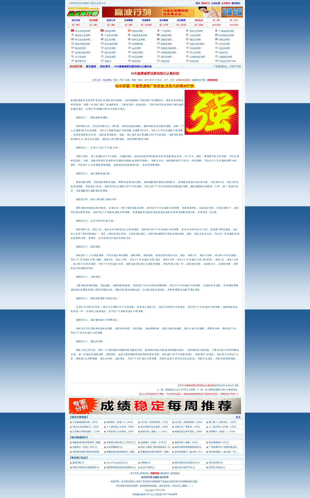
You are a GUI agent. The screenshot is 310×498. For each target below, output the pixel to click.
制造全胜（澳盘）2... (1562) (154, 431)
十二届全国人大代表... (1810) (222, 427)
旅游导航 (76, 462)
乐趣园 (156, 477)
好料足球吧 (110, 31)
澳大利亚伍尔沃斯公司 (185, 462)
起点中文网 (146, 467)
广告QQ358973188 (227, 61)
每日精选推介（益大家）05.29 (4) (190, 451)
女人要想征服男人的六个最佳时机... (222, 389)
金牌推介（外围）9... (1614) (120, 422)
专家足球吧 (137, 52)
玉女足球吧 (195, 35)
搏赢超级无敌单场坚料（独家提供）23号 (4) (161, 451)
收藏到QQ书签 (199, 80)
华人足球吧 (195, 52)
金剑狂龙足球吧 (82, 52)
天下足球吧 (80, 57)
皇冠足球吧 (195, 48)
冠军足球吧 (166, 57)
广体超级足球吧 (226, 31)
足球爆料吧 (137, 44)
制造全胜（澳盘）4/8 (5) (186, 442)
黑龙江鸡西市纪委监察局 (84, 467)
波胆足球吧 (166, 35)
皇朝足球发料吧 (168, 48)
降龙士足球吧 (196, 31)
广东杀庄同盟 (111, 35)
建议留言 (165, 473)
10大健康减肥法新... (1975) (85, 422)
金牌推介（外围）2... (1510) (222, 431)
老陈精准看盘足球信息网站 (119, 467)
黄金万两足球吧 (82, 44)
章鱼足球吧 (224, 39)
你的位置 (135, 61)
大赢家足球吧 (225, 57)
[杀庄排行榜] (83, 12)
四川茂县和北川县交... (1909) (154, 427)
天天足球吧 (224, 44)
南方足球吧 (109, 48)
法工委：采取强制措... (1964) (188, 422)
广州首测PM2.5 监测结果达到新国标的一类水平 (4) (233, 447)
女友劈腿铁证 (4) (115, 447)
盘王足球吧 (110, 39)
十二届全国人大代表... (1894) (120, 427)
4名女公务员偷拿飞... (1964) (85, 427)
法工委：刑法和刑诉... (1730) (154, 422)
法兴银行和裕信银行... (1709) (86, 431)
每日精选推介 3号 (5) (219, 442)
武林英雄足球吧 (168, 52)
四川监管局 (214, 462)
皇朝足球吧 (137, 31)
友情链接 (175, 473)
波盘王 (107, 61)
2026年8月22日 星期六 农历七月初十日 (87, 3)
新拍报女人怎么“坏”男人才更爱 (180, 389)
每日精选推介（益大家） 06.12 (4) (225, 451)
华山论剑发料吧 (82, 39)
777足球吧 (165, 31)
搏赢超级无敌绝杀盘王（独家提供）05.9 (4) (127, 451)
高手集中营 (80, 61)
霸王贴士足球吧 (82, 35)
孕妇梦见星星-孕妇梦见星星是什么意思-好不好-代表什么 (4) (100, 451)
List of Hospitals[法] (116, 462)
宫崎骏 (144, 462)
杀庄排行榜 (146, 477)
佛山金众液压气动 (183, 467)
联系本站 (144, 473)
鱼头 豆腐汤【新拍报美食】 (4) (155, 447)
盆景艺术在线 (215, 467)
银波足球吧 (80, 48)
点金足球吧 (224, 48)
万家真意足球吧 (139, 35)
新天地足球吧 (111, 44)
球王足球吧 (137, 57)
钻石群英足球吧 (226, 35)
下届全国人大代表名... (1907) (120, 431)
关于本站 (134, 473)
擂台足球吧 (109, 52)
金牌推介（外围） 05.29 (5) (153, 442)
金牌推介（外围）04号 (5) (84, 447)
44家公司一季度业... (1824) (187, 427)
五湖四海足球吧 (197, 57)
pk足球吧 (135, 48)
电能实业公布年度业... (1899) (188, 431)
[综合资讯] (71, 422)
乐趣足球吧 (166, 39)
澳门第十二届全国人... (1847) (222, 422)
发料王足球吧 (138, 39)
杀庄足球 (164, 477)
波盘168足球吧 (197, 44)
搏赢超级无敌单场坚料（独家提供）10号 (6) (93, 442)
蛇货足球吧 (166, 44)
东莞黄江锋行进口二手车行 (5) (121, 442)
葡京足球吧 (195, 39)
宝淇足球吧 (110, 57)
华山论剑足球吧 (82, 31)
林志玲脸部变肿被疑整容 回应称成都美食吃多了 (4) (199, 447)
